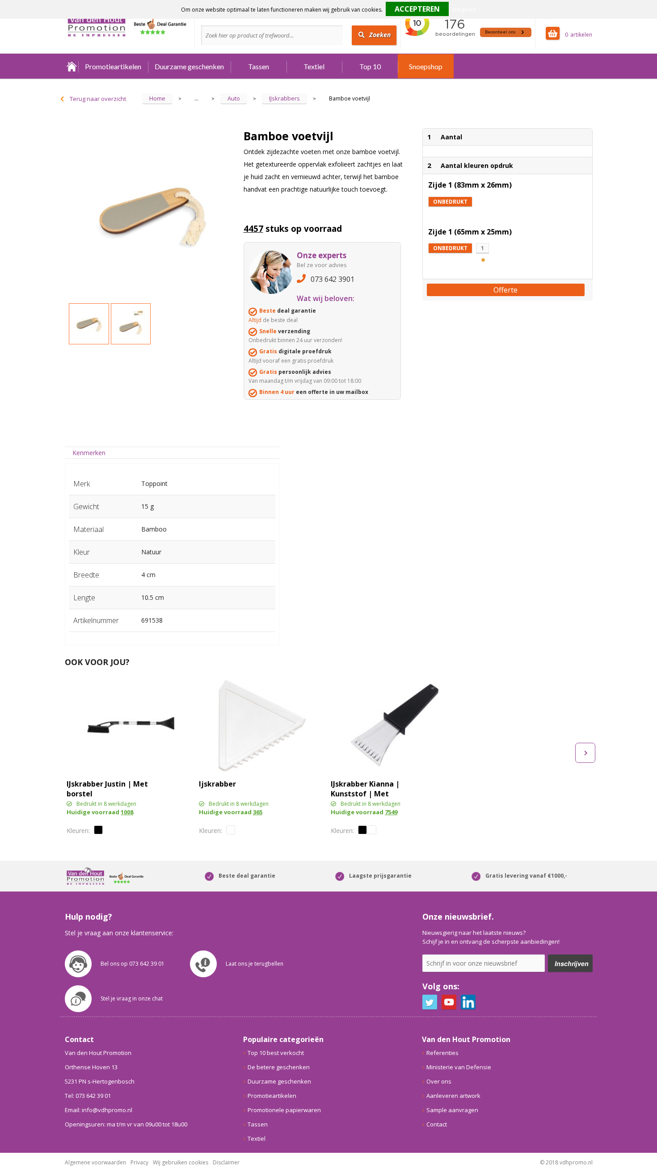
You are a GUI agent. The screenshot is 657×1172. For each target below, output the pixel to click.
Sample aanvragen (452, 1110)
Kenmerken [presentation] (88, 452)
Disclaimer (226, 1162)
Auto (233, 98)
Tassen (258, 66)
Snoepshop (425, 66)
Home (71, 66)
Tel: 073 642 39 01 (88, 1096)
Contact (436, 1124)
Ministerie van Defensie (458, 1067)
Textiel (313, 66)
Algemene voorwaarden (95, 1162)
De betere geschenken (279, 1067)
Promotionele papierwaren (284, 1110)
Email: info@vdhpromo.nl (98, 1110)
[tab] (89, 453)
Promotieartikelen (113, 66)
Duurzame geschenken (189, 66)
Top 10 (370, 66)
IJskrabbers (284, 98)
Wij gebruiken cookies (180, 1162)
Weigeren (464, 9)
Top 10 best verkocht (276, 1053)
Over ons (438, 1081)
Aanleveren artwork (453, 1096)
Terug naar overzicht (98, 99)
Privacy (139, 1162)
